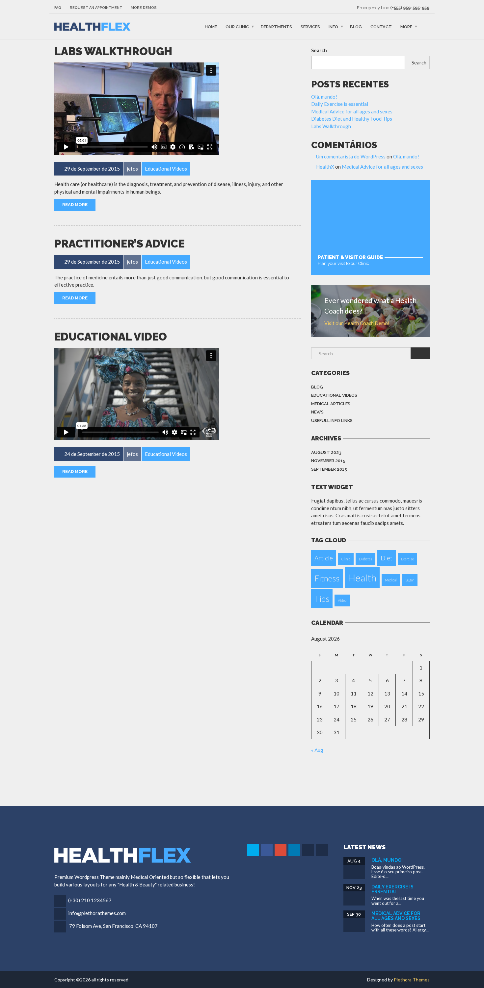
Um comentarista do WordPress (351, 156)
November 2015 (328, 460)
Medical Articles (330, 403)
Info (333, 26)
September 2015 (329, 469)
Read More (75, 204)
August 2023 (326, 452)
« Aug (317, 750)
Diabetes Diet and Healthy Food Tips (351, 119)
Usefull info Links (332, 420)
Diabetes (365, 559)
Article (323, 558)
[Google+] (281, 850)
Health (362, 577)
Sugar (409, 580)
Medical (391, 580)
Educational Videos (334, 395)
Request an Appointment (96, 8)
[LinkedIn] (294, 850)
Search (319, 50)
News (317, 412)
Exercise (407, 559)
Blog (356, 26)
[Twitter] (253, 850)
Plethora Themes (412, 979)
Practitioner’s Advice (119, 243)
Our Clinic (237, 26)
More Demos (144, 8)
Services (310, 26)
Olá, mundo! (324, 97)
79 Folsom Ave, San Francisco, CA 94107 (113, 926)
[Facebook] (267, 850)
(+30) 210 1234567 (90, 900)
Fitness (326, 578)
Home (211, 26)
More (406, 26)
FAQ (57, 8)
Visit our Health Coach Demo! (357, 323)
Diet (386, 558)
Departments (276, 26)
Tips (321, 598)
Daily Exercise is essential (339, 104)
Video (342, 600)
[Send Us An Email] (322, 850)
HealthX (325, 167)
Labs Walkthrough (113, 51)
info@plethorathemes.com (97, 913)
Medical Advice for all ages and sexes (351, 111)
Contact (381, 26)
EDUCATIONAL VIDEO (110, 336)
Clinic (345, 559)
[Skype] (308, 850)
